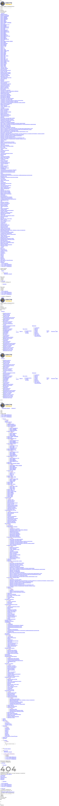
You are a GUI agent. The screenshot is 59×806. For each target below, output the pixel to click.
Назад (7, 419)
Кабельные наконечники (14, 698)
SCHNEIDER (10, 624)
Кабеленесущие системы (12, 679)
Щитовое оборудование (12, 650)
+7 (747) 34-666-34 (6, 265)
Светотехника (10, 636)
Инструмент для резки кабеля (15, 579)
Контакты (2, 779)
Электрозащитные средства (12, 512)
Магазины (2, 778)
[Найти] (1, 9)
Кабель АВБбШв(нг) (14, 428)
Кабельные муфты (13, 709)
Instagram (4, 284)
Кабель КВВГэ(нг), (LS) (14, 458)
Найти (2, 795)
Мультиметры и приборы (15, 528)
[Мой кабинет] (0, 401)
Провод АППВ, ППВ (14, 478)
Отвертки (11, 589)
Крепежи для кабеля (11, 665)
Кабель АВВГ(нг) (13, 433)
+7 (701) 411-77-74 (6, 266)
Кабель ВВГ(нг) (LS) (14, 445)
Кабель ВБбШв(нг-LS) (14, 440)
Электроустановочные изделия (13, 606)
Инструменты (10, 525)
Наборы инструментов (14, 547)
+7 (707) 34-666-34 (4, 263)
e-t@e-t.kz (3, 281)
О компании (2, 775)
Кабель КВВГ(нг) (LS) (14, 452)
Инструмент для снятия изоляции (16, 539)
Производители (3, 777)
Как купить (7, 722)
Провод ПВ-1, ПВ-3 (14, 486)
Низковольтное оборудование (13, 658)
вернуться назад (3, 774)
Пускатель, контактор (11, 601)
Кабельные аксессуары (11, 692)
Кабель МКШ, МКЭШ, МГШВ (16, 465)
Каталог (6, 420)
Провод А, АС (12, 472)
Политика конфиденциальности (8, 791)
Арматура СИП (10, 499)
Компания (7, 727)
